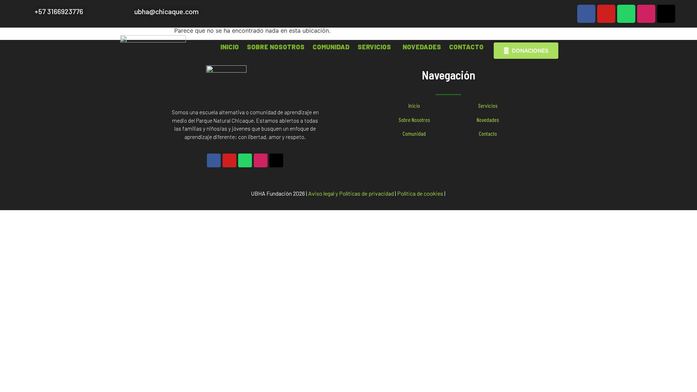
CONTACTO (466, 47)
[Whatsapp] (626, 14)
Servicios (488, 105)
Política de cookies (420, 193)
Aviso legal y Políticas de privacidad (351, 193)
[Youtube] (606, 14)
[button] (376, 47)
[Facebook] (586, 14)
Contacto (488, 133)
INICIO (229, 47)
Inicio (414, 105)
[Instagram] (646, 14)
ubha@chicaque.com (166, 11)
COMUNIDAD (331, 47)
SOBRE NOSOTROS (276, 47)
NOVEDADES (422, 47)
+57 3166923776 (58, 11)
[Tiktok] (666, 14)
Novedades (488, 119)
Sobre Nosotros (414, 119)
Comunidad (414, 133)
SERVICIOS (374, 47)
